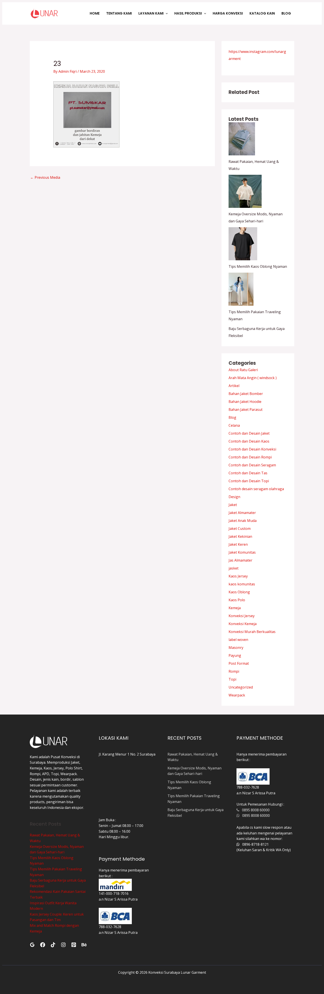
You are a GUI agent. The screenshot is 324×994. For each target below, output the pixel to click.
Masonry (236, 647)
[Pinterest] (73, 944)
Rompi (234, 671)
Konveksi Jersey (242, 615)
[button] (166, 13)
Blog (232, 417)
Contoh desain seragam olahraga (256, 488)
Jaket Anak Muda (243, 520)
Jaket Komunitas (242, 552)
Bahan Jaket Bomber (246, 393)
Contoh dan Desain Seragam (252, 465)
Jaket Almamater (242, 512)
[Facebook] (42, 944)
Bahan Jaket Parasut (246, 409)
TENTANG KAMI (119, 13)
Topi (232, 679)
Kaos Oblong (239, 592)
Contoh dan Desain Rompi (250, 457)
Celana (234, 425)
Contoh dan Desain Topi (249, 480)
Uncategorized (241, 687)
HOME (95, 13)
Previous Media (45, 177)
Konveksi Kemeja (243, 623)
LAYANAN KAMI (151, 13)
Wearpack (237, 695)
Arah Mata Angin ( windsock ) (253, 377)
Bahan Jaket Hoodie (245, 401)
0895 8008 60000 (254, 810)
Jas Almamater (240, 560)
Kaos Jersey (238, 576)
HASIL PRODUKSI (188, 13)
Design (234, 496)
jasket (233, 568)
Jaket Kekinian (240, 536)
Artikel (234, 385)
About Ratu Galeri (243, 369)
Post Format (239, 663)
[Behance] (84, 944)
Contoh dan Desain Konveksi (252, 449)
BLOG (286, 13)
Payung (235, 655)
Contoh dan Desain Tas (248, 473)
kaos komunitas (242, 584)
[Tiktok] (53, 944)
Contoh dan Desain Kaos (249, 441)
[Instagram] (63, 944)
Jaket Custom (240, 528)
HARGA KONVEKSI (228, 13)
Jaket (233, 504)
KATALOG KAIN (262, 13)
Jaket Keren (238, 544)
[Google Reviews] (32, 944)
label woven (238, 639)
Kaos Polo (237, 600)
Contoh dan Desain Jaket (249, 433)
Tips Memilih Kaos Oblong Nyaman (258, 266)
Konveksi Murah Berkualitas (252, 631)
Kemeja (235, 607)
